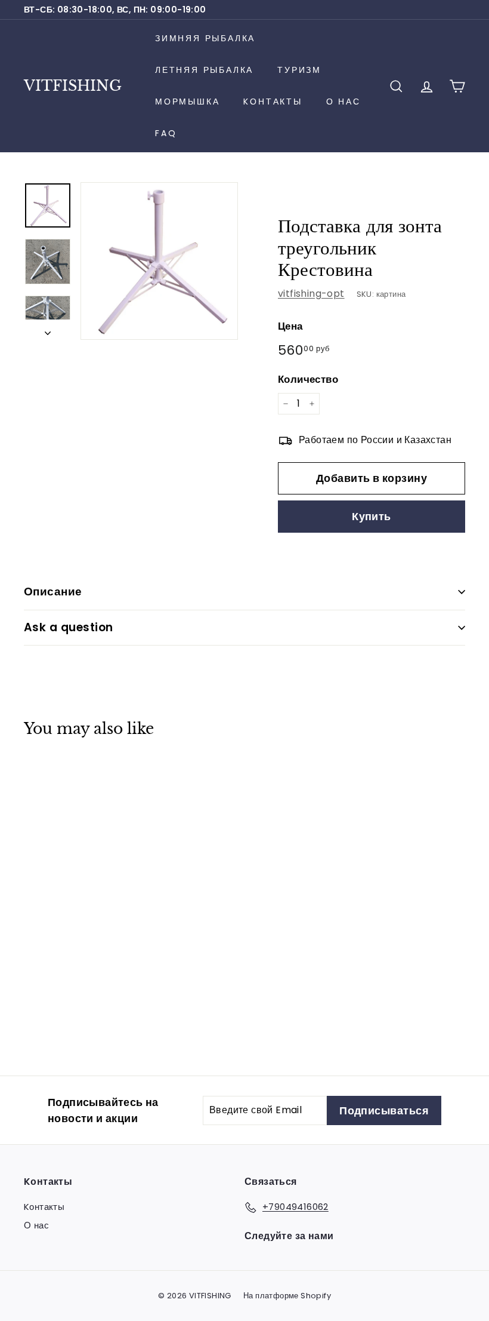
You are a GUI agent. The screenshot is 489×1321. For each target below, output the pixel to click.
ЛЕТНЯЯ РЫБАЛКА (204, 70)
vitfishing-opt (311, 293)
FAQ (166, 133)
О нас (343, 101)
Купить (371, 516)
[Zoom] (159, 261)
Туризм (299, 70)
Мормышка (187, 101)
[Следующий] (48, 330)
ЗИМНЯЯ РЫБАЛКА (205, 38)
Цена (290, 326)
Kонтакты (272, 101)
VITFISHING (73, 85)
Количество (308, 379)
